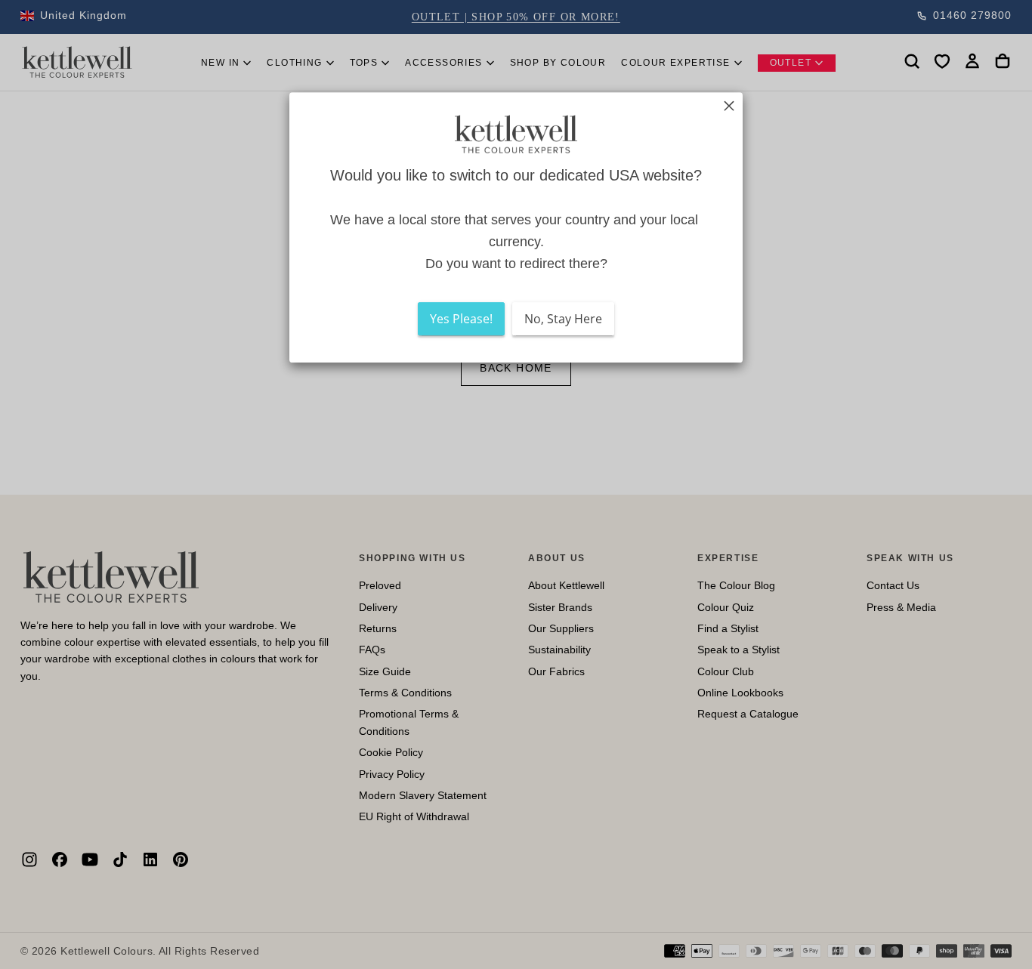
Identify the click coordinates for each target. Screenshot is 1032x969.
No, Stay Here (563, 319)
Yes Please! (461, 319)
